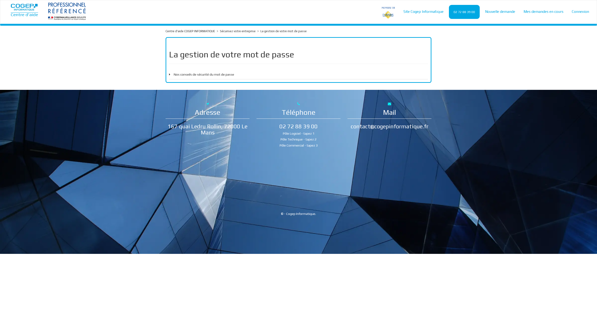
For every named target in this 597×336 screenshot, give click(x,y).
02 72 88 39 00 (464, 12)
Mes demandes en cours (543, 11)
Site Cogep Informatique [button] (423, 11)
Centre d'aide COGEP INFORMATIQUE (190, 31)
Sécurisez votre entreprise (238, 31)
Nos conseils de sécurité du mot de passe (204, 74)
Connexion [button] (580, 11)
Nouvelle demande (500, 11)
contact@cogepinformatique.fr (389, 126)
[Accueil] (24, 10)
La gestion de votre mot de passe (283, 31)
